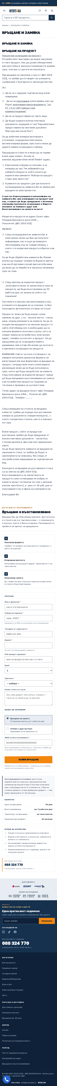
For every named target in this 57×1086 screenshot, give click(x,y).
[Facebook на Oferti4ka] (15, 932)
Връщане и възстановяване (16, 1064)
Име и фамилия (13, 602)
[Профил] (46, 11)
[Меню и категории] (4, 11)
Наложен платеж (10, 1013)
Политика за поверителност (16, 1041)
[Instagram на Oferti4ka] (3, 932)
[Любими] (40, 11)
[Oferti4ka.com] (15, 11)
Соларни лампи (9, 973)
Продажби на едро (11, 1058)
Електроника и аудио (12, 990)
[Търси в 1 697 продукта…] (52, 17)
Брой (7, 665)
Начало (5, 25)
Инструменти (9, 963)
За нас (5, 1030)
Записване (46, 921)
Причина (9, 678)
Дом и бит (7, 984)
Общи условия (9, 1035)
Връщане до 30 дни (11, 1018)
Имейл (8, 640)
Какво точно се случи (15, 690)
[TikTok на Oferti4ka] (9, 932)
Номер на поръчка (14, 613)
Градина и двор (9, 968)
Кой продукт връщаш (16, 654)
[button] (52, 11)
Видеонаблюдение (11, 979)
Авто (4, 995)
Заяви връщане (28, 759)
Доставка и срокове (12, 1007)
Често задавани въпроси (14, 1053)
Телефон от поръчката (16, 629)
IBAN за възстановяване (17, 738)
